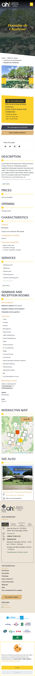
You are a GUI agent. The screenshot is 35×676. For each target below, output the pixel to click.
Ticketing (5, 576)
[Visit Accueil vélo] (22, 625)
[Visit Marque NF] (5, 632)
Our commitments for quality (12, 590)
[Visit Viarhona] (12, 632)
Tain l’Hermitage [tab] (5, 524)
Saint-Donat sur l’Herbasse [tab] (21, 524)
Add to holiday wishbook (17, 132)
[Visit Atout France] (28, 624)
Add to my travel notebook (13, 498)
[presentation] (3, 81)
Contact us (11, 533)
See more (6, 184)
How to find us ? (7, 579)
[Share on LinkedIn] (15, 146)
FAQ (3, 587)
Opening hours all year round (17, 552)
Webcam (5, 584)
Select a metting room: (9, 384)
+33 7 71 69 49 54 (11, 119)
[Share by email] (19, 146)
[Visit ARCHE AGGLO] (16, 626)
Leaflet (15, 452)
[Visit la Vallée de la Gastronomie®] (27, 633)
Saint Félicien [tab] (30, 524)
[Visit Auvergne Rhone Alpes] (12, 619)
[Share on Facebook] (5, 146)
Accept (17, 667)
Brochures (5, 570)
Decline (17, 672)
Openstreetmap (23, 452)
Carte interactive (8, 582)
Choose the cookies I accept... (11, 661)
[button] (31, 436)
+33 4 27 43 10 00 (12, 116)
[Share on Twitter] (10, 146)
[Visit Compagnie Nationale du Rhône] (18, 631)
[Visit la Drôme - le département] (24, 619)
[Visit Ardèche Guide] (8, 625)
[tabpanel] (17, 543)
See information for (17, 127)
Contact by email (11, 114)
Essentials (5, 573)
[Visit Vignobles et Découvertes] (17, 637)
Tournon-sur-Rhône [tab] (13, 524)
